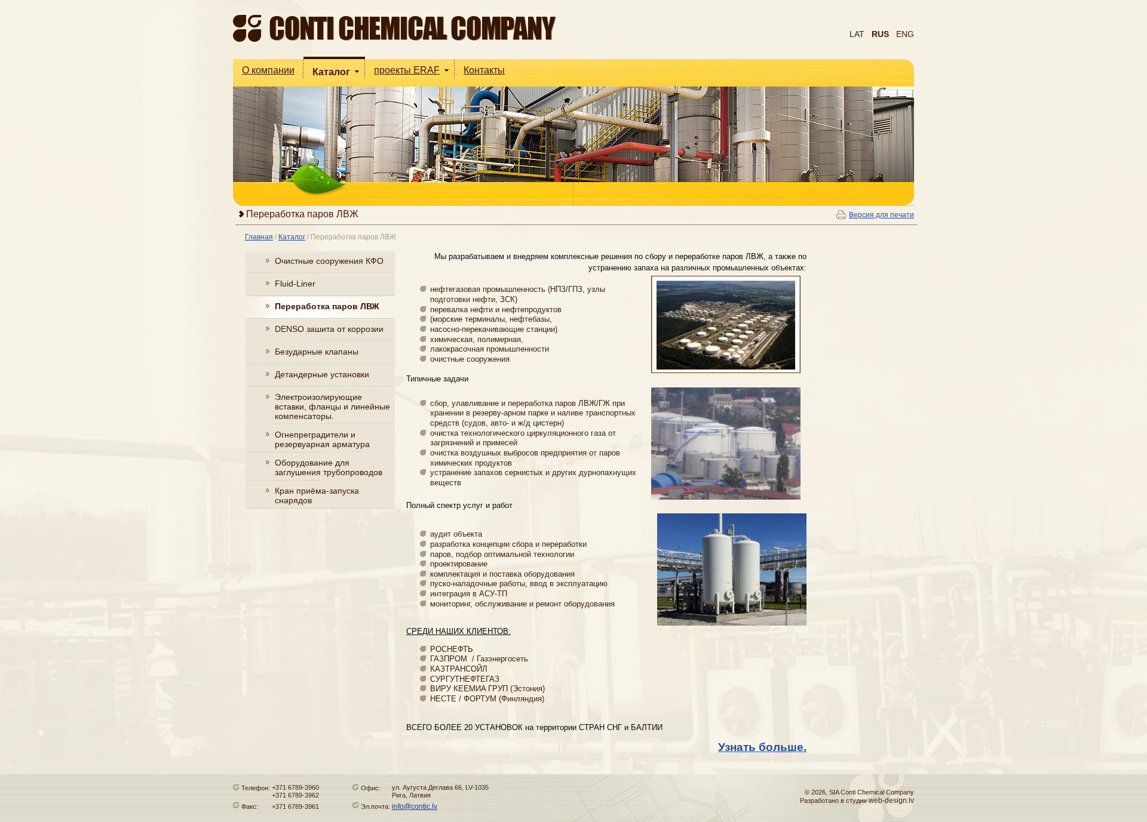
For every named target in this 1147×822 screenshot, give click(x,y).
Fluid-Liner (295, 283)
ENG (905, 34)
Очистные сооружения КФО (329, 261)
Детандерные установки (322, 374)
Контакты (484, 70)
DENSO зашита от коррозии (329, 329)
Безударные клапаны (316, 351)
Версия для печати (881, 215)
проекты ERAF (407, 70)
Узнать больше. (762, 747)
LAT (856, 34)
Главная (259, 237)
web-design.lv (891, 800)
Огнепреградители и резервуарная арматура (322, 439)
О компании (268, 70)
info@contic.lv (414, 806)
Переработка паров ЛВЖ (353, 237)
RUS (880, 34)
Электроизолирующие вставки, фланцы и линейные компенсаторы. (332, 406)
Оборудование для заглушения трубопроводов (328, 467)
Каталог (331, 72)
